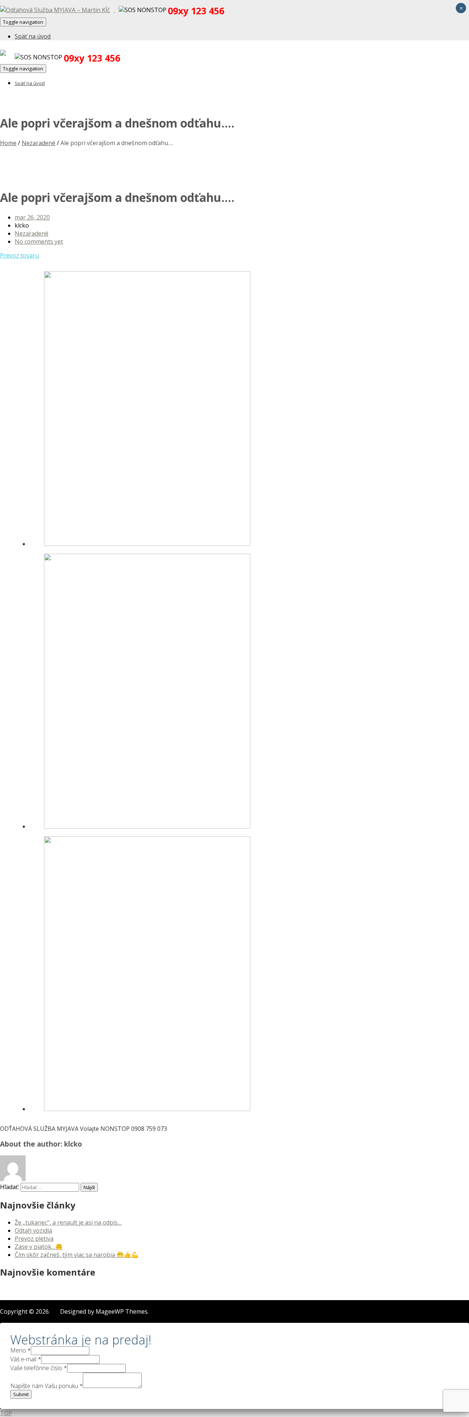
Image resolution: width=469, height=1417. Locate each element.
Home (8, 143)
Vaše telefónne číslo (38, 1368)
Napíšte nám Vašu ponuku (46, 1386)
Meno (20, 1350)
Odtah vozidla (33, 1230)
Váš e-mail (25, 1359)
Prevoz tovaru (19, 255)
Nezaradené (38, 143)
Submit (21, 1394)
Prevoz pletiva (34, 1239)
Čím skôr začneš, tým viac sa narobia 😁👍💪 (77, 1255)
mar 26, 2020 (32, 217)
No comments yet (39, 241)
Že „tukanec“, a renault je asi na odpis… (68, 1222)
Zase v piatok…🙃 (39, 1247)
